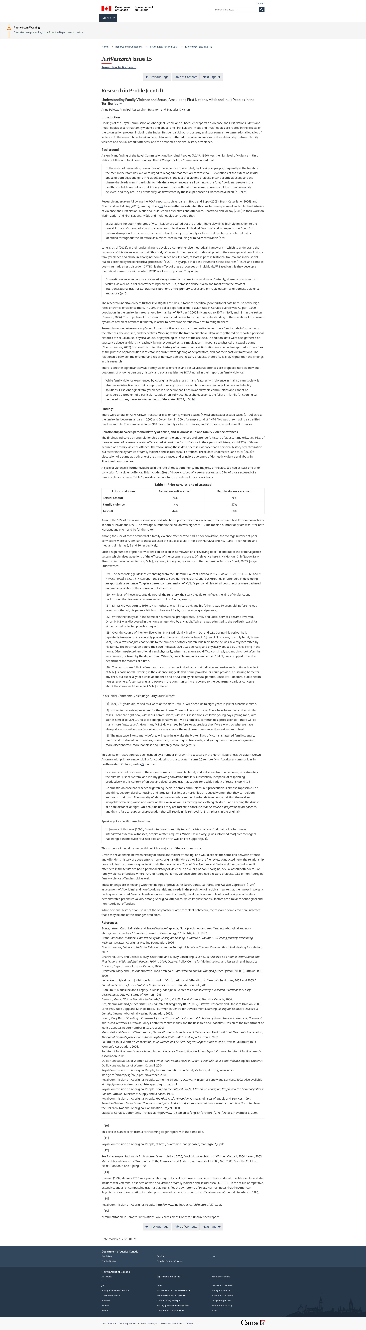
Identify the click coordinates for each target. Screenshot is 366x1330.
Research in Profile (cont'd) (119, 67)
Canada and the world (222, 1285)
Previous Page (159, 77)
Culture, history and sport (169, 1300)
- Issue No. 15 (198, 46)
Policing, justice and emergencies (173, 1305)
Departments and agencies (170, 1276)
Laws (214, 1256)
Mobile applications (127, 1323)
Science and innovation (223, 1295)
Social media (108, 1323)
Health (105, 1310)
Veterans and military (222, 1305)
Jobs (104, 1285)
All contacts (107, 1276)
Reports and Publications (129, 46)
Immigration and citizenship (115, 1290)
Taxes (159, 1285)
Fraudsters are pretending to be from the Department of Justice (48, 32)
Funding (161, 1256)
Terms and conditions (171, 1323)
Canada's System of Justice (169, 1261)
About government (221, 1276)
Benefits (105, 1305)
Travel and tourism (111, 1295)
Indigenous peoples (221, 1300)
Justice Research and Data (164, 46)
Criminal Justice (109, 1261)
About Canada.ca (149, 1323)
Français (259, 3)
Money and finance (221, 1290)
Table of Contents (185, 77)
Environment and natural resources (174, 1290)
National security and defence (171, 1295)
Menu (107, 19)
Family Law (107, 1256)
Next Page (209, 77)
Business (106, 1300)
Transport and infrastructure (170, 1310)
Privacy (189, 1323)
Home (105, 46)
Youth (214, 1310)
